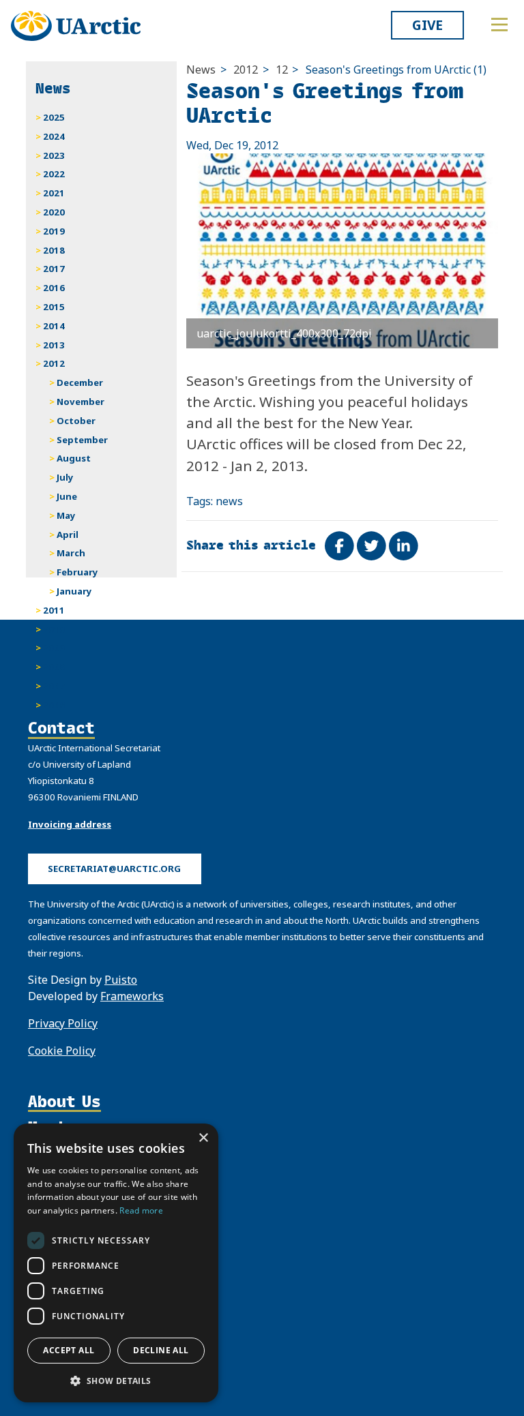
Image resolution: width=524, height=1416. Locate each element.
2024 (54, 136)
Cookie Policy (62, 1050)
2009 (54, 648)
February (77, 572)
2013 (54, 345)
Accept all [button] (68, 1350)
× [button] (203, 1138)
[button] (116, 1380)
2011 (54, 610)
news (229, 501)
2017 (54, 268)
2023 (54, 155)
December (80, 382)
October (76, 421)
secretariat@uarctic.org (114, 868)
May (66, 515)
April (67, 534)
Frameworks (132, 996)
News (201, 69)
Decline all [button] (160, 1350)
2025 (54, 117)
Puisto (120, 979)
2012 (245, 69)
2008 (54, 667)
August (74, 458)
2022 (54, 174)
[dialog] (116, 1263)
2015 (54, 307)
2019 (54, 231)
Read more (141, 1210)
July (65, 477)
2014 (54, 326)
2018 (54, 250)
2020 (54, 212)
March (71, 553)
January (74, 591)
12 (282, 69)
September (82, 440)
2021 (54, 193)
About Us (64, 1101)
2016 (54, 288)
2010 (54, 629)
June (67, 496)
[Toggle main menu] (499, 24)
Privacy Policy (63, 1023)
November (80, 401)
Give (427, 25)
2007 (54, 686)
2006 (54, 705)
